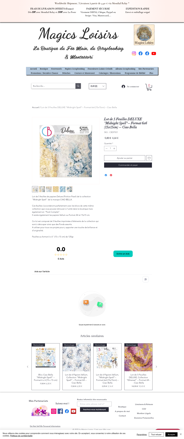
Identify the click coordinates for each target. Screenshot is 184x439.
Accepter (171, 434)
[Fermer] (180, 434)
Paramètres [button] (142, 434)
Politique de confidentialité (21, 435)
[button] (153, 177)
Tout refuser (156, 434)
